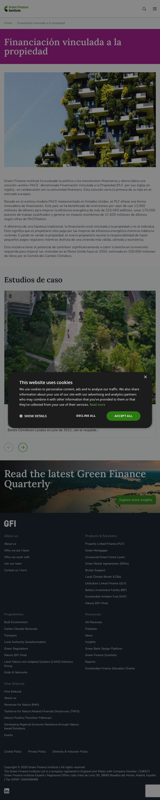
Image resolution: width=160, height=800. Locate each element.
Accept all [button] (124, 416)
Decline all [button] (86, 416)
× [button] (145, 376)
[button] (33, 416)
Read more (97, 404)
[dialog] (80, 400)
